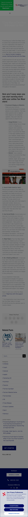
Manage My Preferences (14, 513)
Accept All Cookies (14, 505)
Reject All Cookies (14, 509)
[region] (14, 503)
